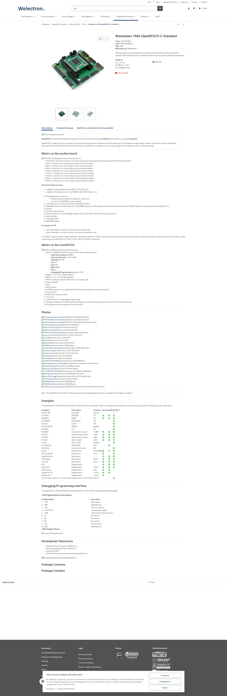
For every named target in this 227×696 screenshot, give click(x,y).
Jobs (157, 2)
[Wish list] (194, 8)
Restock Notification (10, 631)
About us (184, 2)
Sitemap (44, 661)
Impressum (50, 689)
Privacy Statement (86, 659)
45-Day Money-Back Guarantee (53, 653)
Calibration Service (170, 2)
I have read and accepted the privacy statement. (24, 618)
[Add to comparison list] (100, 38)
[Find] (160, 8)
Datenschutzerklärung (66, 689)
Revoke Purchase (85, 655)
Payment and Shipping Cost (52, 657)
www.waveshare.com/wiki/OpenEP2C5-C (60, 558)
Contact (195, 2)
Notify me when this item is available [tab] (95, 128)
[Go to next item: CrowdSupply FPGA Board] (183, 24)
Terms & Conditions (86, 663)
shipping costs (124, 68)
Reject (165, 688)
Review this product (9, 593)
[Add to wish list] (106, 38)
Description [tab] (47, 128)
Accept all (165, 675)
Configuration (165, 682)
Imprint (204, 2)
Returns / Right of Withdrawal (90, 667)
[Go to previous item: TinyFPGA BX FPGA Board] (178, 24)
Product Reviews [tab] (65, 128)
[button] (188, 8)
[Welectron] (31, 8)
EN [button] (149, 2)
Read (43, 618)
